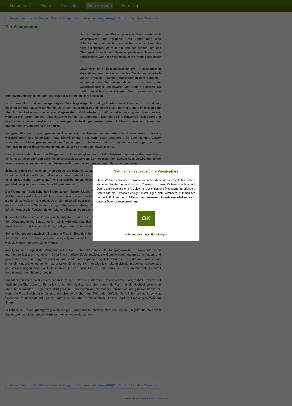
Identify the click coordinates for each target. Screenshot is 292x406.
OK (146, 218)
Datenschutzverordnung (123, 201)
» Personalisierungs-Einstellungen (146, 234)
